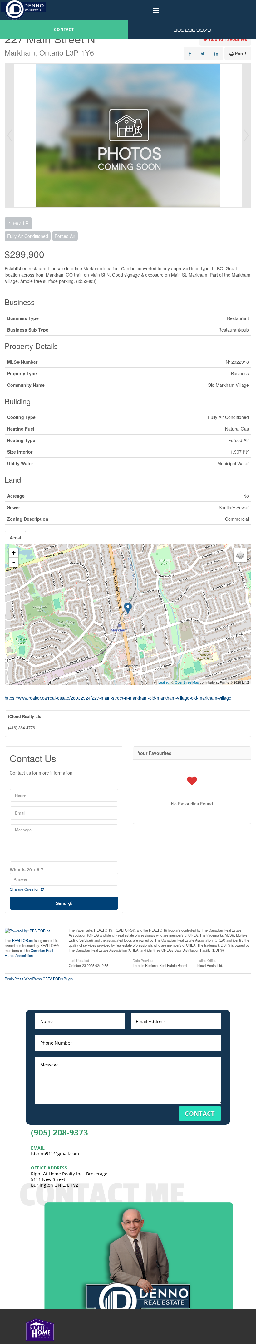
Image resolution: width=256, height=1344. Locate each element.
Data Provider (143, 960)
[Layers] (240, 555)
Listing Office (206, 960)
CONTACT (64, 29)
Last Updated (79, 960)
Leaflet (163, 682)
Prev (9, 135)
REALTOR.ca (22, 940)
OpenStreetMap (187, 682)
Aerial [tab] (15, 537)
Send (62, 903)
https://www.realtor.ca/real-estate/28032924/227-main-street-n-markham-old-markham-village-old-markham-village (118, 698)
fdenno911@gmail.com (55, 1153)
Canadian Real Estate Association (29, 953)
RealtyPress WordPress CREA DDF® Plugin (39, 978)
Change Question (25, 889)
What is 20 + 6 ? (26, 869)
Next (246, 135)
